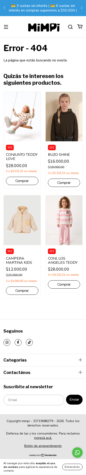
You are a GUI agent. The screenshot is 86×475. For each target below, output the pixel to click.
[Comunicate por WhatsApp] (77, 452)
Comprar (22, 180)
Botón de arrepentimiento (43, 446)
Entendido (72, 467)
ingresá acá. (43, 438)
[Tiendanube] (43, 456)
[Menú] (6, 26)
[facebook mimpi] (18, 342)
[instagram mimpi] (6, 342)
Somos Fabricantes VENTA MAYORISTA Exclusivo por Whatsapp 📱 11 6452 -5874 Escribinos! (47, 8)
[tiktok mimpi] (29, 342)
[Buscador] (70, 26)
